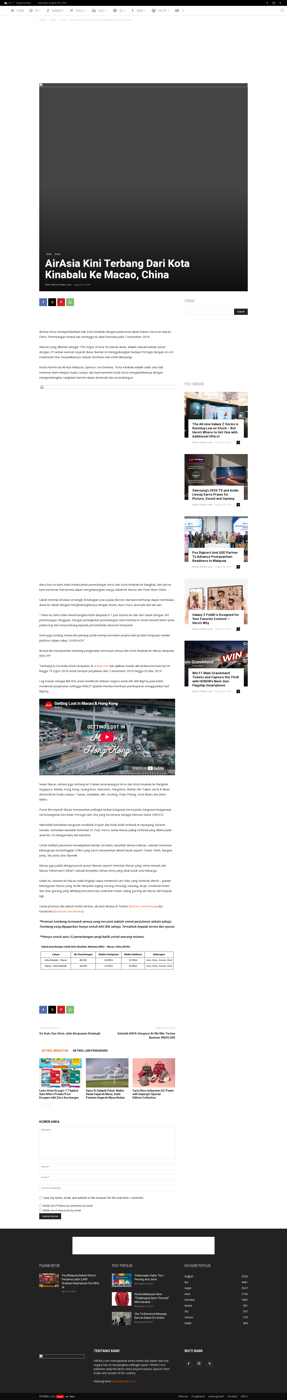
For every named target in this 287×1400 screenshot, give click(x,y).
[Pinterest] (61, 302)
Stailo (53, 19)
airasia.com (101, 666)
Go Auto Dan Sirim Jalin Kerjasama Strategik (69, 1033)
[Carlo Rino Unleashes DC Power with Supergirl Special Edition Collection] (154, 1072)
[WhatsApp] (70, 302)
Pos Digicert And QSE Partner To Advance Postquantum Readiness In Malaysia (215, 557)
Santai (63, 19)
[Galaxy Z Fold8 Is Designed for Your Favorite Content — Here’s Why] (216, 601)
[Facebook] (267, 3)
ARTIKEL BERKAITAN (55, 1050)
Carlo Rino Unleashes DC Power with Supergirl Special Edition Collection (153, 1094)
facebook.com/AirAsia (68, 911)
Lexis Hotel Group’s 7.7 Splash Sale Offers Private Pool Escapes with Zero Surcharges (59, 1094)
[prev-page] (41, 1105)
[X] (280, 3)
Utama (43, 19)
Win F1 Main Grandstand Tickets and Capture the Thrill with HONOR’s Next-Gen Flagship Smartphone (215, 679)
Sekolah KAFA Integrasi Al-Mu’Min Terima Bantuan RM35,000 (146, 1035)
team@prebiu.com (123, 1381)
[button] (282, 11)
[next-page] (47, 1105)
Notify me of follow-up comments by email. (68, 1205)
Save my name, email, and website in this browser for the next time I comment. (93, 1198)
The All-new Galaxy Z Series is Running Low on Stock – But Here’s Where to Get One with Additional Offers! (215, 430)
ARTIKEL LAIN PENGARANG (90, 1050)
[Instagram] (274, 3)
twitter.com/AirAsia (143, 906)
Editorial (183, 1396)
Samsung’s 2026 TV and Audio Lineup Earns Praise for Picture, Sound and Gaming (215, 494)
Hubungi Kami (216, 1396)
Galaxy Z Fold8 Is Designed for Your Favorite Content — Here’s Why (215, 619)
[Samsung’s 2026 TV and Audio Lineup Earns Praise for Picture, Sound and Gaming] (216, 477)
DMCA (244, 1396)
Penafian (232, 1396)
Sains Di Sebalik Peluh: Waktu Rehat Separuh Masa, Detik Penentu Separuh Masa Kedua (105, 1094)
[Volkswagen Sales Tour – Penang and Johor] (121, 1280)
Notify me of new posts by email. (62, 1210)
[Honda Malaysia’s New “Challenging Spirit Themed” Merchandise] (121, 1299)
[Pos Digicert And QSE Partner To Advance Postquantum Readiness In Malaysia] (216, 539)
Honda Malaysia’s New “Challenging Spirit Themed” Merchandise (152, 1298)
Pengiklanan (198, 1396)
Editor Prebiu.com (61, 284)
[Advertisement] (143, 54)
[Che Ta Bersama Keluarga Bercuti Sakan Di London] (121, 1318)
